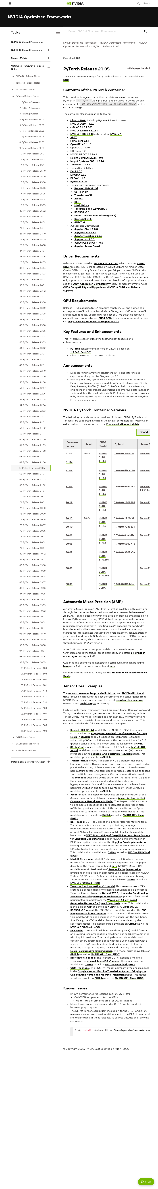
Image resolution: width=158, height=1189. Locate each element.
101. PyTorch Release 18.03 (33, 673)
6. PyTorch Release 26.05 (31, 130)
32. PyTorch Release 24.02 (32, 279)
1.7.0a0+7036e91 (124, 526)
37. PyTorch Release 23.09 (32, 308)
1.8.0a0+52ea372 (124, 486)
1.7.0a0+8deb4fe (124, 535)
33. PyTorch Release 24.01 (32, 285)
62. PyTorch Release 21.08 (32, 450)
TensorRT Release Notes (28, 82)
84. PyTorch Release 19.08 (32, 576)
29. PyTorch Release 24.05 (32, 262)
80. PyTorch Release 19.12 (32, 553)
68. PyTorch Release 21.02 (32, 485)
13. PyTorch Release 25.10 (32, 170)
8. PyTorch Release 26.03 (31, 142)
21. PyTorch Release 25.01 (32, 216)
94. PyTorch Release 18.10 (32, 633)
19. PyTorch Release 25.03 (32, 205)
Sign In (146, 3)
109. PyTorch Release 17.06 (33, 719)
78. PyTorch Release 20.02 (32, 542)
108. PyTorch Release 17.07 (33, 713)
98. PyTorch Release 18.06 (32, 656)
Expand (143, 432)
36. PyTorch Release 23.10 (32, 302)
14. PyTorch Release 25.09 (32, 176)
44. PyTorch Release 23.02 (32, 348)
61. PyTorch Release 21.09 (32, 445)
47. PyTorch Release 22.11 (32, 365)
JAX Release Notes (25, 89)
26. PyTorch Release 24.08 (32, 245)
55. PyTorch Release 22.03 (32, 410)
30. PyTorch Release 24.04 (32, 268)
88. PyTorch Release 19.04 (32, 599)
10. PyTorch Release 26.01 (32, 153)
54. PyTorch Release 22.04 (32, 405)
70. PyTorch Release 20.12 (32, 496)
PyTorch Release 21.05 (106, 46)
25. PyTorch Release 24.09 (32, 239)
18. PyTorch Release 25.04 (32, 199)
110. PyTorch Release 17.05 (33, 725)
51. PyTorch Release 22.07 (32, 388)
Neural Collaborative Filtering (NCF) (95, 215)
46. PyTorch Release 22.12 (32, 359)
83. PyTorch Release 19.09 (32, 570)
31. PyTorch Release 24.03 (32, 273)
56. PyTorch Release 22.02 (32, 416)
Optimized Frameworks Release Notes (27, 67)
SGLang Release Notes (27, 743)
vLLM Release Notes (26, 750)
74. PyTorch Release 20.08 (32, 519)
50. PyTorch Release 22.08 (32, 382)
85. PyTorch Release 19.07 (32, 582)
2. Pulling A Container (30, 108)
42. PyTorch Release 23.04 (32, 336)
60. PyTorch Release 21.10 (32, 439)
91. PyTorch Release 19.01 (32, 616)
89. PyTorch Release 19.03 (32, 605)
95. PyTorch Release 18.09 (32, 639)
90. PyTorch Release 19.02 (32, 610)
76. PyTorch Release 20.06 (32, 530)
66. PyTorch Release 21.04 (32, 473)
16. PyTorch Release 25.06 (32, 188)
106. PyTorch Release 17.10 (33, 702)
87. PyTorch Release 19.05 (32, 593)
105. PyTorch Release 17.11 (33, 696)
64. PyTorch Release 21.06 (32, 462)
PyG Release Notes (25, 737)
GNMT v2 (79, 222)
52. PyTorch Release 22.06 (32, 393)
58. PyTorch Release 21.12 (32, 428)
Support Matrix (19, 58)
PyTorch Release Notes (27, 96)
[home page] (75, 3)
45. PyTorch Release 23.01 (32, 353)
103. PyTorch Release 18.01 (33, 685)
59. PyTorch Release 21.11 (32, 433)
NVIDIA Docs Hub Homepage (80, 42)
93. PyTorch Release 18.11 (32, 628)
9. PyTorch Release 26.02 (31, 148)
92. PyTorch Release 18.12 (32, 622)
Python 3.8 (104, 120)
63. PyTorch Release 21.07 (32, 456)
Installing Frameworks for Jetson (28, 761)
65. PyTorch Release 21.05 (32, 468)
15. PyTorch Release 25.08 (32, 182)
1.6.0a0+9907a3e (124, 552)
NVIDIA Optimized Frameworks (117, 42)
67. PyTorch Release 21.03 (32, 479)
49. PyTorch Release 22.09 (32, 376)
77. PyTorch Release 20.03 (32, 536)
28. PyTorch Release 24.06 (32, 256)
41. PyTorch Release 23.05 (32, 330)
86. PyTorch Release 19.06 (32, 588)
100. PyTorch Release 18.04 (33, 668)
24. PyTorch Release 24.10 (32, 233)
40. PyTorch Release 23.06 (32, 325)
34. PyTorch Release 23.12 (32, 290)
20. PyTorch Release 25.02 (32, 210)
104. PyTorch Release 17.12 (33, 690)
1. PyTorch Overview (29, 102)
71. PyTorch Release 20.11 (32, 502)
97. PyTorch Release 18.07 (32, 650)
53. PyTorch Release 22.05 (32, 399)
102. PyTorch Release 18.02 (33, 679)
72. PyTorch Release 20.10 (32, 508)
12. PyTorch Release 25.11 (32, 165)
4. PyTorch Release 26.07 (31, 119)
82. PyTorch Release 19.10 (32, 565)
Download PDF (71, 58)
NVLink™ (116, 133)
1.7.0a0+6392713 (124, 543)
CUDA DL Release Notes (28, 76)
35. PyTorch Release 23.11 (32, 296)
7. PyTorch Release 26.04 (31, 136)
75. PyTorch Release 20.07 (32, 525)
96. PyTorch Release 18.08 (32, 645)
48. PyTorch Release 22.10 (32, 370)
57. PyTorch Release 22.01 (32, 422)
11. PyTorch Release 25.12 (32, 159)
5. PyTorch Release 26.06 (31, 125)
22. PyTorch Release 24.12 (32, 222)
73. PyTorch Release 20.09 (32, 513)
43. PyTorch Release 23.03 (32, 342)
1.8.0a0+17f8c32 (124, 518)
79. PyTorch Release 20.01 (32, 548)
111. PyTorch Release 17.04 (33, 730)
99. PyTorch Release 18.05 (32, 662)
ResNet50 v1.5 (83, 218)
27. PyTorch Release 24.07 (32, 250)
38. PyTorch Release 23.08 (32, 313)
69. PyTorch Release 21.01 (32, 490)
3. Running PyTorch (28, 113)
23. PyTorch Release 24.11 (32, 228)
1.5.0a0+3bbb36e (124, 592)
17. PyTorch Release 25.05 (32, 193)
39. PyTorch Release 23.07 (32, 319)
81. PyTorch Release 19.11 (32, 559)
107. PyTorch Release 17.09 (33, 708)
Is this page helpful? (138, 68)
